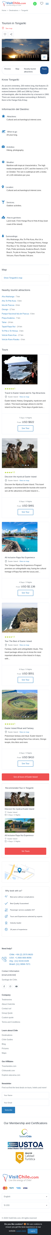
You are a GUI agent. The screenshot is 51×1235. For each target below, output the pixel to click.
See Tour (25, 428)
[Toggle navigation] (47, 3)
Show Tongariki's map (13, 278)
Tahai (4, 322)
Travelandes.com (9, 1066)
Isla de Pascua (8, 305)
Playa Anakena (8, 318)
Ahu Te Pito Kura (9, 301)
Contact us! (6, 1009)
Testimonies (7, 1000)
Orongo (5, 309)
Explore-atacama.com (11, 1075)
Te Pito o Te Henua (10, 331)
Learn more (21, 1231)
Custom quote (8, 1017)
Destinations (13, 10)
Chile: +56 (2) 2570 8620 (21, 954)
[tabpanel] (25, 369)
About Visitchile (8, 1004)
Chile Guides (7, 1040)
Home (4, 10)
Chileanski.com (8, 1071)
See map (9, 28)
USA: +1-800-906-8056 (20, 958)
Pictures (5, 1048)
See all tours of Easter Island (26, 777)
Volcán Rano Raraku (10, 339)
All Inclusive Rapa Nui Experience (19, 835)
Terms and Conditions (11, 1022)
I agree (32, 1231)
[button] (41, 4)
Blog (4, 1044)
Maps (4, 1053)
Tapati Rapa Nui (8, 327)
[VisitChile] (14, 3)
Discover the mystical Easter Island (19, 809)
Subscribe (8, 1110)
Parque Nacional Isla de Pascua (15, 314)
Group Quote (7, 1013)
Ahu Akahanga (8, 297)
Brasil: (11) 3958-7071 (19, 964)
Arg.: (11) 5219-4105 (19, 961)
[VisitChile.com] (20, 1178)
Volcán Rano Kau (9, 335)
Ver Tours (26, 851)
